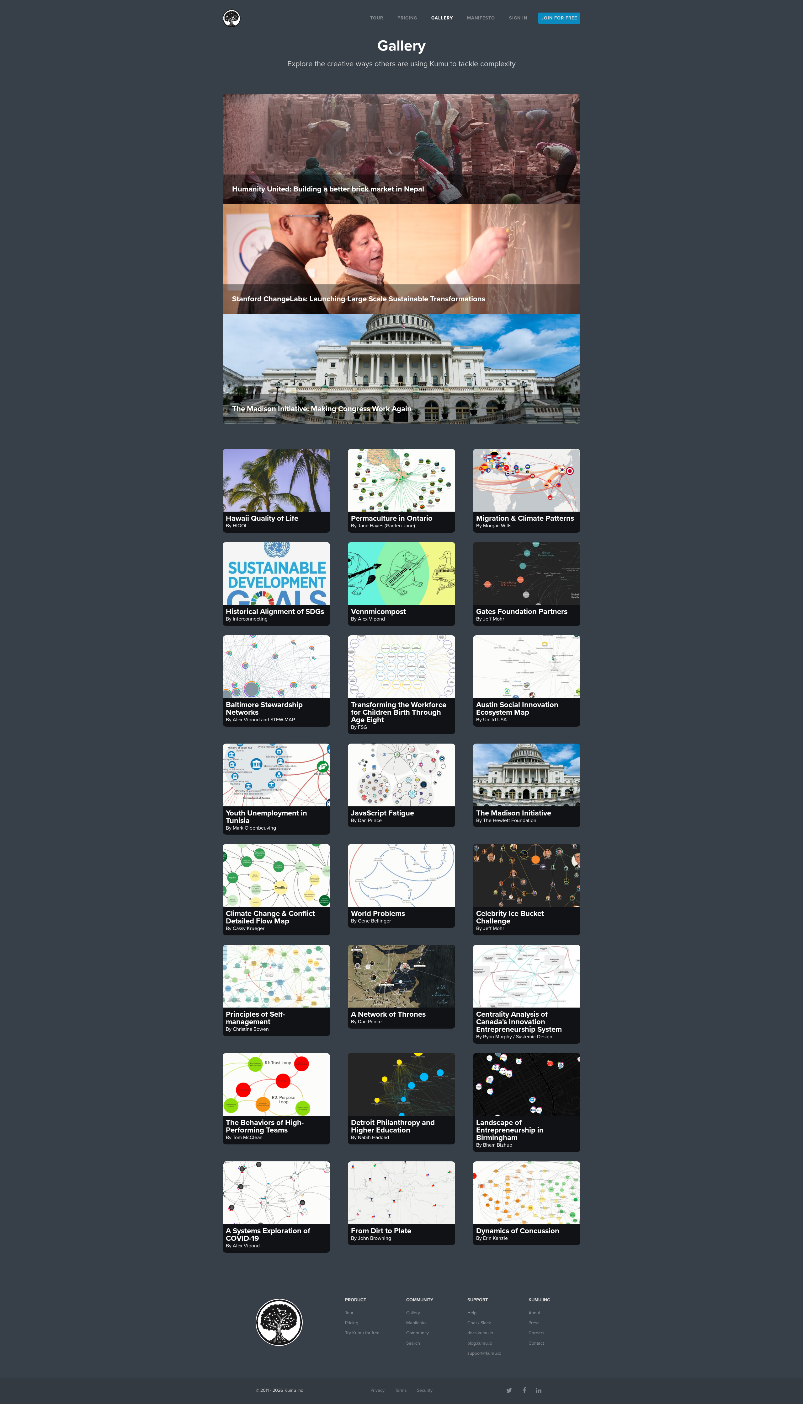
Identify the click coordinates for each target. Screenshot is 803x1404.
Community (417, 1333)
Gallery (442, 18)
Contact (536, 1343)
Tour (376, 18)
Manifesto (481, 18)
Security (425, 1390)
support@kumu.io (484, 1353)
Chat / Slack (479, 1323)
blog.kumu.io (479, 1343)
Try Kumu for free (362, 1333)
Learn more (401, 184)
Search (413, 1343)
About (534, 1312)
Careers (537, 1333)
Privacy (377, 1390)
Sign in (518, 18)
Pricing (407, 18)
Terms (401, 1390)
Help (471, 1312)
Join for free (559, 18)
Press (534, 1323)
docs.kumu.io (480, 1333)
